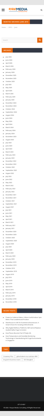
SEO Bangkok (28, 360)
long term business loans (12, 360)
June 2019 (9, 280)
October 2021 (10, 201)
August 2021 (10, 207)
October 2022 (10, 167)
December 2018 (11, 299)
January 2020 (10, 259)
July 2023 (9, 143)
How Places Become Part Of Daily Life (18, 333)
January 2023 (10, 158)
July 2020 (9, 247)
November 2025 (11, 78)
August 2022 (10, 173)
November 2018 (11, 302)
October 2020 (10, 238)
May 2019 (9, 283)
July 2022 (9, 176)
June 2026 (9, 60)
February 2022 (10, 189)
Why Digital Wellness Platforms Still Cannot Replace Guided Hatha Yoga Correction (23, 329)
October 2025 (10, 81)
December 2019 (11, 262)
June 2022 (9, 179)
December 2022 (11, 161)
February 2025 (10, 97)
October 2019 (10, 268)
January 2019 (10, 296)
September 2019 (11, 271)
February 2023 (10, 155)
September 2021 (11, 204)
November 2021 (11, 198)
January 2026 (10, 72)
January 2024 (10, 134)
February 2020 (10, 256)
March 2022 (9, 186)
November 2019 (11, 265)
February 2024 (10, 130)
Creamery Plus (8, 356)
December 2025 (11, 75)
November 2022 (11, 164)
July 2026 (9, 57)
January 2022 (10, 192)
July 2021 (9, 210)
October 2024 (10, 109)
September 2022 (11, 170)
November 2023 (11, 137)
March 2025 (9, 94)
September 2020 (11, 241)
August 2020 (10, 244)
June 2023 (9, 146)
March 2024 (9, 127)
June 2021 (9, 213)
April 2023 (9, 149)
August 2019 (10, 274)
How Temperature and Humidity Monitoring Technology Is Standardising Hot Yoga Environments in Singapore (23, 338)
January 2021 (10, 228)
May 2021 (9, 216)
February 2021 (10, 225)
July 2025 (9, 85)
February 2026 (10, 69)
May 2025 (9, 88)
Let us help (21, 404)
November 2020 (11, 234)
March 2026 (9, 66)
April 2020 (9, 250)
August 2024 (10, 115)
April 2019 (9, 287)
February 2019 (10, 293)
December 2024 (11, 103)
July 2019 (9, 277)
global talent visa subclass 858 (26, 356)
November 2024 (11, 106)
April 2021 (9, 219)
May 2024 (9, 121)
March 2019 (9, 290)
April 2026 (9, 63)
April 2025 (9, 91)
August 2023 (10, 140)
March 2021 (9, 222)
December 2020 (11, 231)
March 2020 (9, 253)
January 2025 (10, 100)
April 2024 (9, 124)
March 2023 (9, 152)
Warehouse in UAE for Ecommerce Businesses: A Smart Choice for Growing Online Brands (22, 324)
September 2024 (11, 112)
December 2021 (11, 195)
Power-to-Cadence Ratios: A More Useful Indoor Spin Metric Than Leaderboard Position (24, 318)
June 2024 (9, 118)
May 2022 (9, 182)
